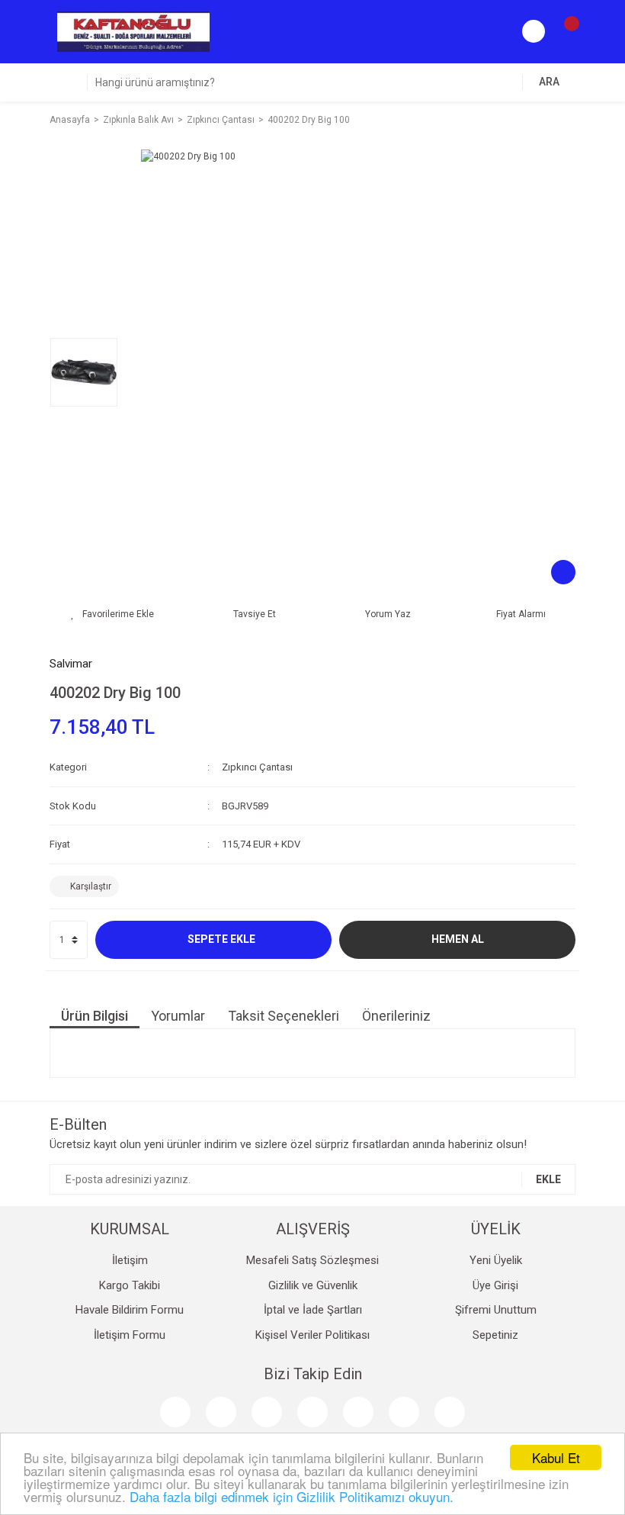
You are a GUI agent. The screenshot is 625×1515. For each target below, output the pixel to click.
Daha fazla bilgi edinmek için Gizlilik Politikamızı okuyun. (292, 1496)
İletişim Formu (129, 1335)
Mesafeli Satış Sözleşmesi (312, 1260)
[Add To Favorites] (112, 614)
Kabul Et (556, 1457)
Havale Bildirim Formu (129, 1310)
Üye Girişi (495, 1285)
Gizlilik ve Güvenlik (312, 1285)
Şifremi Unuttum (496, 1310)
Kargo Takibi (129, 1285)
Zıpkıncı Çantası (257, 767)
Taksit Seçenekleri (283, 1016)
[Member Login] (533, 31)
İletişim (130, 1260)
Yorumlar (178, 1016)
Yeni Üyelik (496, 1260)
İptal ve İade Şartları (313, 1310)
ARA (549, 82)
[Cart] (564, 31)
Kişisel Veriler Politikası (312, 1335)
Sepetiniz (495, 1335)
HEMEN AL (457, 939)
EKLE (548, 1179)
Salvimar (71, 664)
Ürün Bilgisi (94, 1016)
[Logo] (133, 31)
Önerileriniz (396, 1016)
